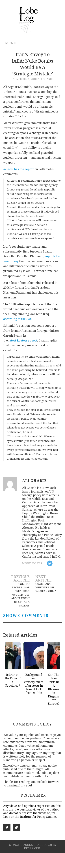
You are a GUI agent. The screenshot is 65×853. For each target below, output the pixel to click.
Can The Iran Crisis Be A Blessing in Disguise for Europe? (54, 689)
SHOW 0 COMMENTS (25, 616)
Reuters (8, 169)
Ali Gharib (45, 79)
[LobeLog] (33, 20)
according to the (18, 319)
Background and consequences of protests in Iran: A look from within (33, 684)
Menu (10, 43)
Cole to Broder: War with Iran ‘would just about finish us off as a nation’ (20, 594)
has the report (23, 169)
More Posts (32, 563)
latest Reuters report (22, 340)
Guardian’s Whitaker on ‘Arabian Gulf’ (45, 587)
